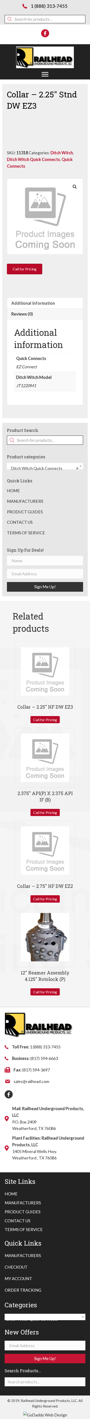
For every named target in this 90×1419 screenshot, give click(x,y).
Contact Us (20, 522)
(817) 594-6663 (44, 1058)
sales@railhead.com (31, 1081)
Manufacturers (25, 501)
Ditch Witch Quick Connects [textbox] (43, 468)
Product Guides (25, 511)
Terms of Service (26, 532)
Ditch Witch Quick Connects (33, 159)
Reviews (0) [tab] (22, 313)
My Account (18, 1278)
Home (13, 490)
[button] (45, 74)
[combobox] (45, 466)
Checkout (16, 1267)
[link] (11, 1193)
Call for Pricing (45, 719)
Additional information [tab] (33, 303)
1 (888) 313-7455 (49, 6)
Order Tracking (23, 1290)
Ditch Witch (62, 152)
